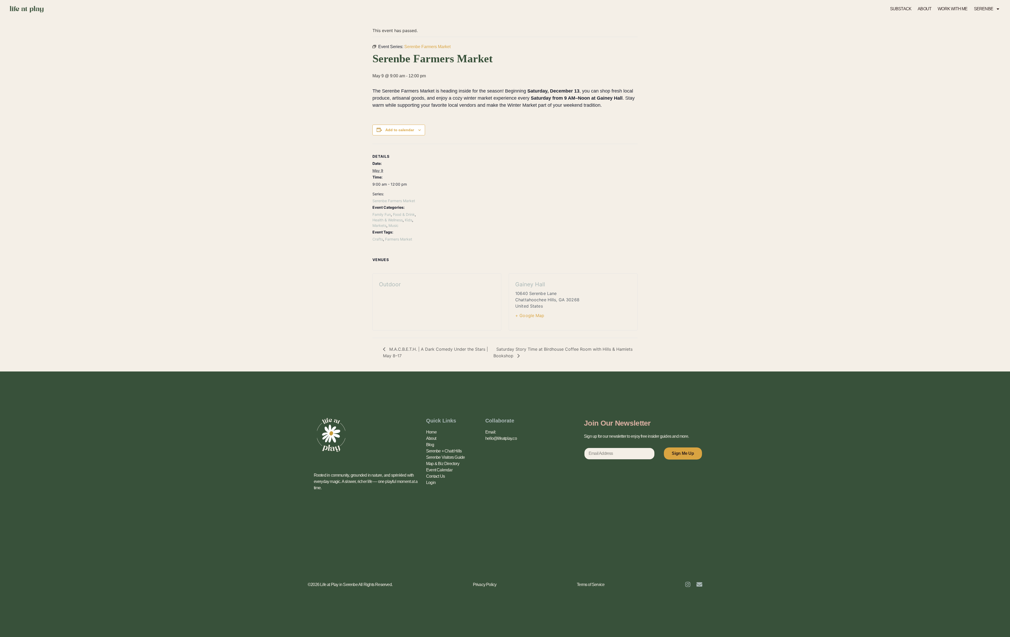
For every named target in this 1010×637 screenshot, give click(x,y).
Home (431, 432)
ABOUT (924, 9)
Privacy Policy (485, 584)
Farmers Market (398, 239)
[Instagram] (688, 584)
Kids (408, 220)
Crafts (377, 239)
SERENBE (983, 9)
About (431, 438)
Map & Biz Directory (442, 463)
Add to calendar (399, 130)
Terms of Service (590, 584)
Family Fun (381, 214)
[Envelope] (699, 584)
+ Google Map (529, 315)
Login (431, 482)
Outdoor (390, 284)
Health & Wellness (387, 220)
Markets (379, 225)
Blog (430, 444)
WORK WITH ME (952, 9)
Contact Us (435, 476)
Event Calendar (439, 470)
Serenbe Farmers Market (393, 200)
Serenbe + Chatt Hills (444, 451)
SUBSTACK (901, 9)
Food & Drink (404, 214)
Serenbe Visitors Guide (445, 457)
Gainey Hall (530, 284)
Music (393, 225)
